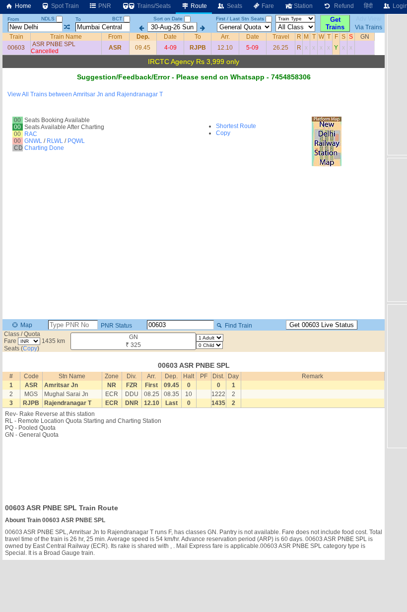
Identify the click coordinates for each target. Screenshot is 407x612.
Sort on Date (168, 18)
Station (302, 5)
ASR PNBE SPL (53, 44)
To (78, 19)
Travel (280, 36)
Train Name (66, 36)
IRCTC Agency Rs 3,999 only (193, 62)
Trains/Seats (153, 5)
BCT (118, 18)
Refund (342, 5)
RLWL (55, 140)
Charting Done (44, 147)
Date (170, 36)
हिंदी (368, 5)
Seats (233, 5)
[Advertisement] (193, 468)
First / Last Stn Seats (240, 18)
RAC (30, 134)
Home (22, 5)
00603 (16, 47)
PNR (104, 5)
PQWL (76, 140)
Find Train (237, 325)
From (13, 19)
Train (16, 36)
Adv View (368, 18)
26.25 (280, 47)
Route (198, 5)
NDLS (48, 18)
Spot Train (64, 5)
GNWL (33, 140)
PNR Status (115, 325)
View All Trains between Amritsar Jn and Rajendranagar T (85, 94)
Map (25, 325)
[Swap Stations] (67, 27)
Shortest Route (236, 126)
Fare (267, 5)
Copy (223, 133)
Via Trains (368, 27)
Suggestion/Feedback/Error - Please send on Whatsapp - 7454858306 (194, 77)
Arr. (225, 36)
